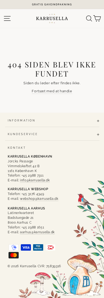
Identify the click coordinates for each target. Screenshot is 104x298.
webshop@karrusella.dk (39, 199)
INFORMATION (21, 120)
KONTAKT (17, 147)
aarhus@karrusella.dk (37, 232)
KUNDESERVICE (23, 134)
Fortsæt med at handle (52, 91)
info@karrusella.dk (35, 180)
